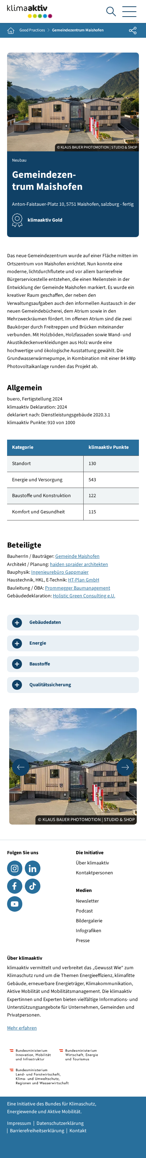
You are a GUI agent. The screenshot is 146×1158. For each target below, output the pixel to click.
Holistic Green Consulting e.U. (84, 595)
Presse (83, 940)
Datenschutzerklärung (60, 1123)
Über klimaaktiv (92, 863)
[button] (20, 767)
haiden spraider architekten (79, 564)
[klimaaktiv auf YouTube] (14, 903)
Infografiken (88, 930)
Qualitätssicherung (50, 684)
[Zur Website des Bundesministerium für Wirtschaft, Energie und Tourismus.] (78, 1055)
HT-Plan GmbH (83, 580)
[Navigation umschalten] (129, 11)
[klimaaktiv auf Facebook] (14, 886)
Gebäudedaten (45, 622)
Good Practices (32, 30)
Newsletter (87, 901)
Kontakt (77, 1130)
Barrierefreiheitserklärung (37, 1130)
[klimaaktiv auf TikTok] (32, 886)
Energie (37, 643)
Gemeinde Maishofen (77, 556)
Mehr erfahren (22, 1028)
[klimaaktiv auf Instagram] (14, 868)
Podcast (84, 911)
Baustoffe (39, 664)
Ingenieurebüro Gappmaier (60, 572)
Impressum (19, 1123)
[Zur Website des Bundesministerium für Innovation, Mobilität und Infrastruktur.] (30, 1055)
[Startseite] (29, 11)
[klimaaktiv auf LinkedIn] (32, 868)
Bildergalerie (89, 920)
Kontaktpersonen (94, 872)
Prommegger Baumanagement (77, 588)
